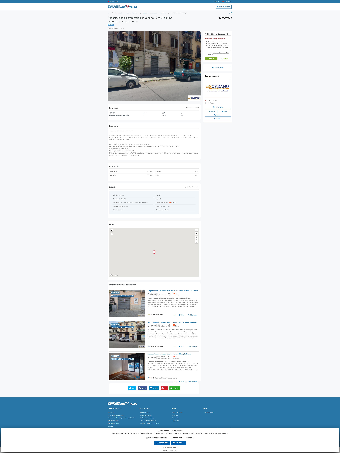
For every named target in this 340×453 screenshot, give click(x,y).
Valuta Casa (175, 420)
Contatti (110, 426)
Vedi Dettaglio (192, 315)
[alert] (170, 440)
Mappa (225, 111)
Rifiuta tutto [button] (178, 443)
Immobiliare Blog (208, 412)
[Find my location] (196, 233)
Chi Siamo (111, 412)
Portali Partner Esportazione (148, 420)
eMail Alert (175, 415)
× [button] (337, 430)
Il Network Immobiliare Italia (116, 415)
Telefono (218, 115)
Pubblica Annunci (224, 7)
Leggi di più (225, 433)
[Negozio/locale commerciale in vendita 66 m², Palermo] (127, 366)
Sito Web (212, 111)
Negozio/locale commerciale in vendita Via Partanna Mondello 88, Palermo (177, 322)
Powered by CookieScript (170, 450)
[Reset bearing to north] (196, 242)
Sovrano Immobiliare (212, 76)
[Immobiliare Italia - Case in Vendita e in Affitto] (122, 6)
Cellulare (218, 118)
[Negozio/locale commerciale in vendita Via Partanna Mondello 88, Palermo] (127, 334)
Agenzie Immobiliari (177, 412)
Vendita (110, 25)
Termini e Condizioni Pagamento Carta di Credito (121, 418)
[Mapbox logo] (114, 275)
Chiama (225, 58)
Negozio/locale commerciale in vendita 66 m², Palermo (169, 354)
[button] (146, 437)
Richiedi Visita (218, 67)
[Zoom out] (196, 239)
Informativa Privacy (113, 420)
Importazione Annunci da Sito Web (149, 423)
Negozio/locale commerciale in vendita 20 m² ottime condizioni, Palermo (176, 291)
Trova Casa (175, 418)
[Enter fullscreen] (196, 230)
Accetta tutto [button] (162, 443)
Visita (182, 315)
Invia (212, 58)
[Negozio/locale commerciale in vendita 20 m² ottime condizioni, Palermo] (127, 303)
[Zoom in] (196, 237)
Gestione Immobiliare (146, 415)
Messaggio (219, 107)
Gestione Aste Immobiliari (147, 418)
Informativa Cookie (113, 423)
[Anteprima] (174, 315)
